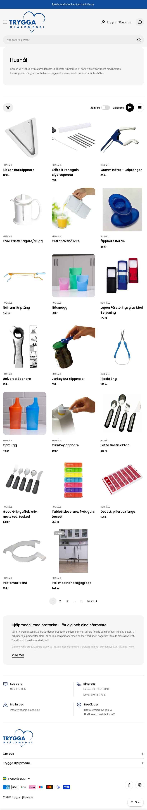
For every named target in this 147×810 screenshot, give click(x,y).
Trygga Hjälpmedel (22, 797)
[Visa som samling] (129, 107)
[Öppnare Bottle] (122, 209)
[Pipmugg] (24, 413)
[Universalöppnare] (24, 347)
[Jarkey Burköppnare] (73, 347)
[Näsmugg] (73, 275)
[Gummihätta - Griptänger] (122, 138)
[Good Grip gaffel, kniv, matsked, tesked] (24, 479)
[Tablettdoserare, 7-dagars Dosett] (73, 479)
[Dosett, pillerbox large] (122, 479)
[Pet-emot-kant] (24, 551)
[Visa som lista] (140, 107)
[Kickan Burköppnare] (24, 138)
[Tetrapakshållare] (73, 209)
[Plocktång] (122, 347)
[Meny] (5, 22)
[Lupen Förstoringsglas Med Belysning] (122, 275)
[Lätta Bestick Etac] (122, 413)
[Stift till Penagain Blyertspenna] (73, 138)
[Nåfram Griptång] (24, 275)
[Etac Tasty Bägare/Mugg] (24, 209)
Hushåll (7, 165)
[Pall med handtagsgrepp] (73, 551)
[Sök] (139, 40)
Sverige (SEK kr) (17, 778)
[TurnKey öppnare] (73, 413)
